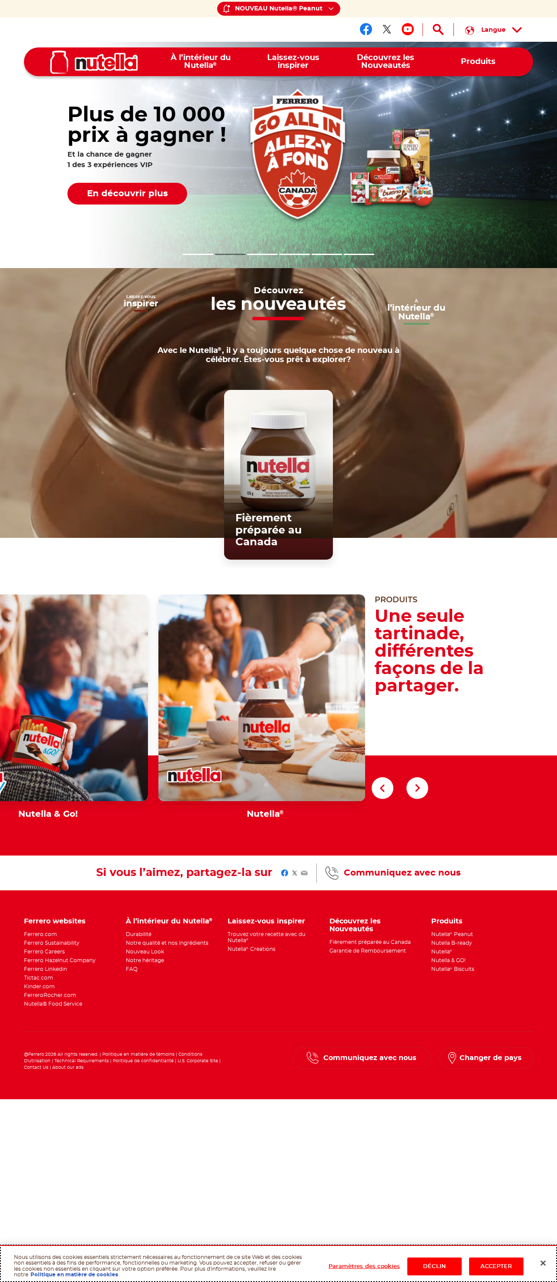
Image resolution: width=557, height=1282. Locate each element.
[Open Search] (438, 29)
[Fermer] (543, 1262)
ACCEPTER (496, 1266)
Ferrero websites (55, 921)
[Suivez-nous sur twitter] (387, 29)
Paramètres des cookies (364, 1266)
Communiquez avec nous (402, 873)
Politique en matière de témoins (138, 1054)
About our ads (68, 1067)
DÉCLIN (434, 1266)
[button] (198, 254)
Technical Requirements (82, 1061)
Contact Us (36, 1067)
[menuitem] (201, 62)
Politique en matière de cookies (74, 1274)
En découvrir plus (127, 193)
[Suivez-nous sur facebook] (366, 29)
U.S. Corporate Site (198, 1061)
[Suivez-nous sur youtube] (408, 29)
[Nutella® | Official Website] (94, 62)
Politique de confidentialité (143, 1061)
